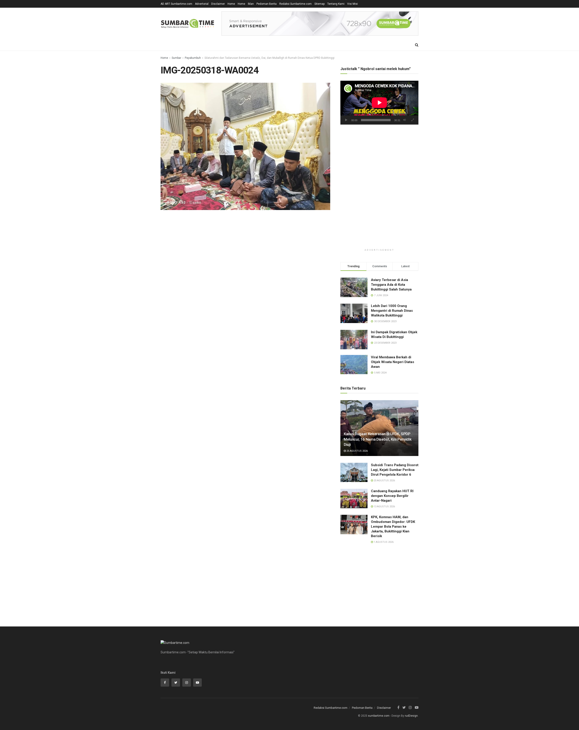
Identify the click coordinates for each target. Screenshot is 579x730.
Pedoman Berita (266, 3)
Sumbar (176, 57)
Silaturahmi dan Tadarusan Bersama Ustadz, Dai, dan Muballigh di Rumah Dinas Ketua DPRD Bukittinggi (269, 57)
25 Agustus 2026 (357, 450)
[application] (379, 103)
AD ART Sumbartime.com (176, 3)
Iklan (251, 3)
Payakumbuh (193, 57)
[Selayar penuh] (412, 120)
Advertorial (202, 3)
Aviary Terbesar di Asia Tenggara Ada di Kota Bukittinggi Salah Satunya (391, 284)
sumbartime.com (378, 715)
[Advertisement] (379, 166)
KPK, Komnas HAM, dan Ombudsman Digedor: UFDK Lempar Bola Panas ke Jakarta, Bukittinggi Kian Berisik (393, 526)
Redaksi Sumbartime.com (295, 3)
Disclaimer (218, 3)
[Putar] (346, 120)
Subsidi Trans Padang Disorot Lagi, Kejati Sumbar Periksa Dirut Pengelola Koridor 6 (394, 470)
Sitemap (319, 3)
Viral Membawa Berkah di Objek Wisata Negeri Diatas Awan (392, 362)
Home (231, 3)
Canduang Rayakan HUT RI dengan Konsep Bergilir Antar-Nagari (392, 496)
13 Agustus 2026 (384, 506)
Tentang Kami (335, 3)
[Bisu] (404, 120)
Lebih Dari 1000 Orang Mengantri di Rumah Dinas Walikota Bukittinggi (392, 310)
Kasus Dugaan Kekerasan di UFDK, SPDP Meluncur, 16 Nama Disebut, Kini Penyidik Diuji (377, 439)
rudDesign (411, 715)
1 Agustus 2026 (383, 542)
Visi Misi (352, 3)
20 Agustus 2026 (384, 480)
